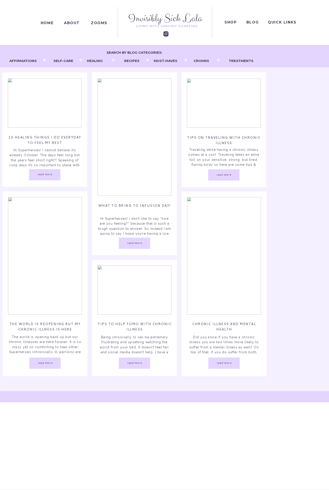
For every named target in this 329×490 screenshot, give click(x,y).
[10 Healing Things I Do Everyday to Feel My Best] (45, 103)
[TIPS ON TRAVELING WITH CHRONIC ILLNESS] (224, 103)
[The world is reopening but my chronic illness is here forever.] (45, 256)
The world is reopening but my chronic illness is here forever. (45, 329)
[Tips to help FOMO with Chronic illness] (134, 290)
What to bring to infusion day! (134, 205)
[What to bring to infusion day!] (134, 137)
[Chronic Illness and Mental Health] (224, 256)
